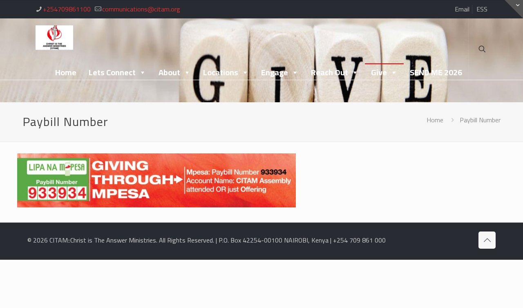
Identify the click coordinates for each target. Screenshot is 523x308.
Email (462, 9)
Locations (220, 72)
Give (379, 72)
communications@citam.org (141, 9)
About (169, 72)
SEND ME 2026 (436, 72)
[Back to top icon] (487, 240)
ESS (481, 9)
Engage (274, 72)
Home (65, 72)
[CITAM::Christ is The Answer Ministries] (54, 36)
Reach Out (329, 72)
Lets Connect (112, 72)
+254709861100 (67, 9)
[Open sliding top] (514, 9)
